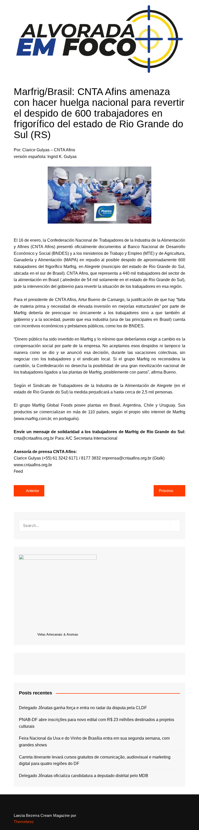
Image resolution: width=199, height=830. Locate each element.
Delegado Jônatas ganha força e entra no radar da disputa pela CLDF (83, 708)
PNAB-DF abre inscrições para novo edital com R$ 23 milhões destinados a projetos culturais (96, 723)
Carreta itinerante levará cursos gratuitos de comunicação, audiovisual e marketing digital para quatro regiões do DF (94, 760)
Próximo (166, 490)
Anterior (32, 490)
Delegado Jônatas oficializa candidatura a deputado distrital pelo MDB (83, 775)
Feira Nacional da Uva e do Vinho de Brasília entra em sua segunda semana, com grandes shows (94, 741)
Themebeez (24, 821)
